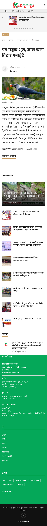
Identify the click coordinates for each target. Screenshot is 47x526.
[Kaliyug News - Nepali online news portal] (23, 5)
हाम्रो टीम (5, 460)
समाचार (11, 40)
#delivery (20, 484)
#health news (8, 484)
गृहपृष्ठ (3, 40)
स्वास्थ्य (4, 447)
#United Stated (21, 480)
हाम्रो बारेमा (5, 452)
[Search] (44, 5)
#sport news (7, 480)
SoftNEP (26, 521)
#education (35, 480)
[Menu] (3, 5)
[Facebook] (23, 515)
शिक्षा (3, 443)
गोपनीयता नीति (7, 456)
